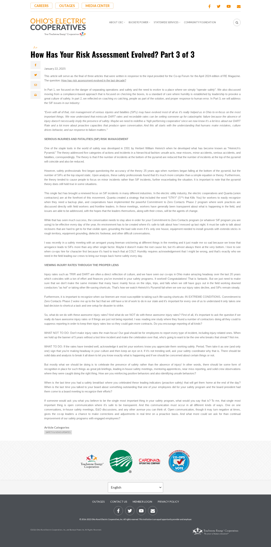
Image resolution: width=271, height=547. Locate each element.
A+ (35, 47)
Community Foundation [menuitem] (200, 22)
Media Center (98, 6)
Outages (67, 6)
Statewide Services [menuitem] (167, 23)
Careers (41, 6)
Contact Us (118, 501)
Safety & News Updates (58, 432)
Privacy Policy (168, 501)
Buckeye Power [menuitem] (140, 23)
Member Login (142, 501)
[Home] (58, 27)
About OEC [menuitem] (117, 23)
